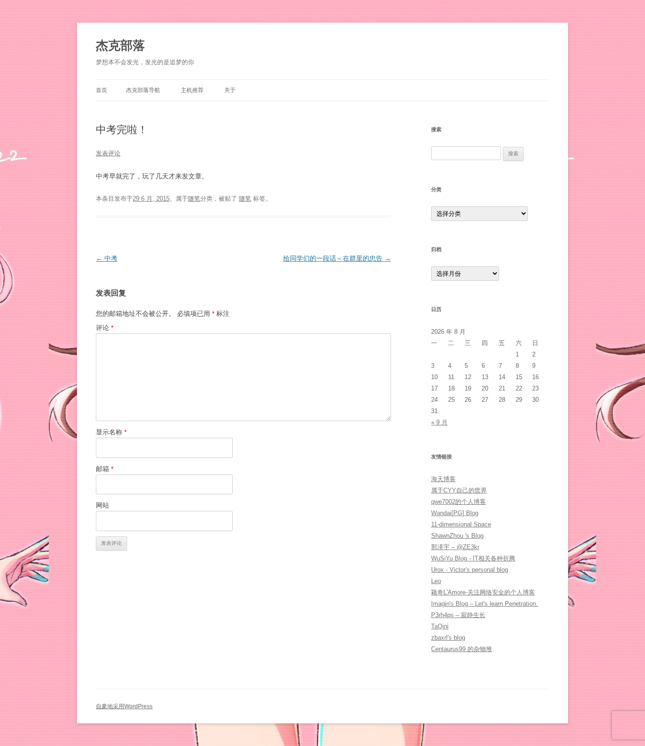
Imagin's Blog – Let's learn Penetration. (484, 603)
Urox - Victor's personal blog (469, 569)
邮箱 (104, 469)
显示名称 (111, 432)
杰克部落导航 (143, 90)
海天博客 (443, 479)
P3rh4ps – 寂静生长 (458, 615)
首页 (101, 90)
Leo (436, 581)
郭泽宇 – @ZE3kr (455, 547)
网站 (102, 505)
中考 (107, 258)
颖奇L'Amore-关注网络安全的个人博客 (483, 592)
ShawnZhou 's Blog (457, 535)
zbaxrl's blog (448, 637)
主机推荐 (192, 90)
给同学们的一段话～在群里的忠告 (337, 258)
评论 (104, 327)
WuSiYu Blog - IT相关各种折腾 (473, 558)
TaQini (440, 626)
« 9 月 (439, 422)
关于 (230, 90)
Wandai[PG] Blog (454, 513)
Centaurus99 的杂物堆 (461, 649)
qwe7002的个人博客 (458, 501)
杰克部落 (120, 45)
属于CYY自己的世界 (459, 490)
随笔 (194, 198)
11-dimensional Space (461, 524)
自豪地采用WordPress (124, 706)
